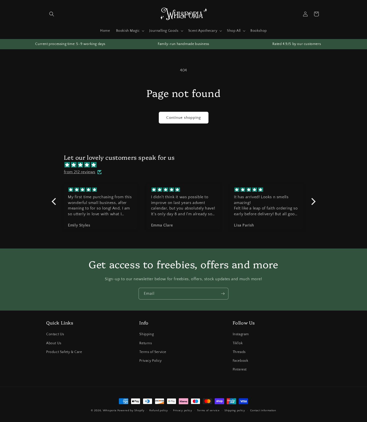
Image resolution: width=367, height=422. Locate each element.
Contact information (263, 410)
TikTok (238, 343)
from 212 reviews (80, 172)
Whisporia (109, 410)
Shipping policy (234, 410)
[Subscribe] (222, 294)
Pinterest (240, 370)
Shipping (146, 334)
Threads (239, 352)
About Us (53, 343)
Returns (145, 343)
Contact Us (55, 334)
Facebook (240, 361)
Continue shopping (183, 118)
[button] (51, 14)
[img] (186, 164)
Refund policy (158, 410)
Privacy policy (182, 410)
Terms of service (208, 410)
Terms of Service (152, 352)
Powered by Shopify (131, 410)
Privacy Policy (150, 361)
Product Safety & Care (64, 352)
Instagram (241, 334)
